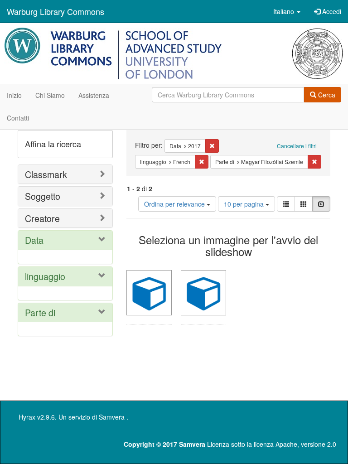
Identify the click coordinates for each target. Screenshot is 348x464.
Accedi (330, 11)
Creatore (42, 218)
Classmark (46, 174)
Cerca (325, 94)
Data (34, 239)
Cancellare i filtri (297, 146)
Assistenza (93, 95)
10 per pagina (245, 203)
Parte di (40, 312)
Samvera (112, 416)
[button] (286, 11)
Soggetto (42, 196)
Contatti (18, 117)
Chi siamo (50, 95)
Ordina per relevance (175, 203)
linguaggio (45, 276)
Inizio (14, 95)
